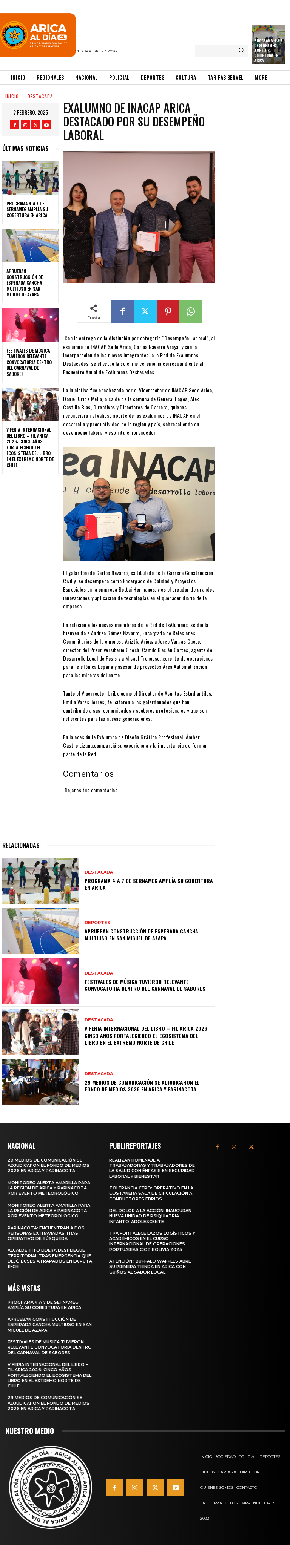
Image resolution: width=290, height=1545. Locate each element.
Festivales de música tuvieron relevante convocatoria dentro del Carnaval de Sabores (29, 362)
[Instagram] (25, 124)
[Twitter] (35, 124)
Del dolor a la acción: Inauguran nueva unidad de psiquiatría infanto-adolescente (150, 1216)
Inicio (12, 96)
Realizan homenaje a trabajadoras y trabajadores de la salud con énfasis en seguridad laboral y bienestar (152, 1168)
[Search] (241, 51)
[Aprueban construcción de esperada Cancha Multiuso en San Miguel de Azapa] (30, 246)
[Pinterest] (168, 311)
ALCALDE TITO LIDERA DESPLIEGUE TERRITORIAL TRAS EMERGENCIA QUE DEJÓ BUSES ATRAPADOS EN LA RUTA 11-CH (50, 1258)
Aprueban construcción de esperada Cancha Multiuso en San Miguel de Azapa (24, 282)
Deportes (97, 923)
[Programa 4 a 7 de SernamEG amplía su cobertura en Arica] (30, 178)
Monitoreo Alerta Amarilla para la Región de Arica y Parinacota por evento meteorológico (49, 1188)
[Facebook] (14, 124)
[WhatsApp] (190, 311)
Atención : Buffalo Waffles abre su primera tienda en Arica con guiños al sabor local (150, 1266)
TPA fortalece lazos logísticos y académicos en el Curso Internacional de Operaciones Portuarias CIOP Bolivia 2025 (152, 1241)
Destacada (40, 96)
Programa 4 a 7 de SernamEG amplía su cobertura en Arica (268, 50)
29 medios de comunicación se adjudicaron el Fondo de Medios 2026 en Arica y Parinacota (142, 1085)
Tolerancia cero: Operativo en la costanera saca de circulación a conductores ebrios (151, 1193)
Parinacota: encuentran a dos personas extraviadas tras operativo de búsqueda (46, 1233)
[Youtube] (46, 124)
